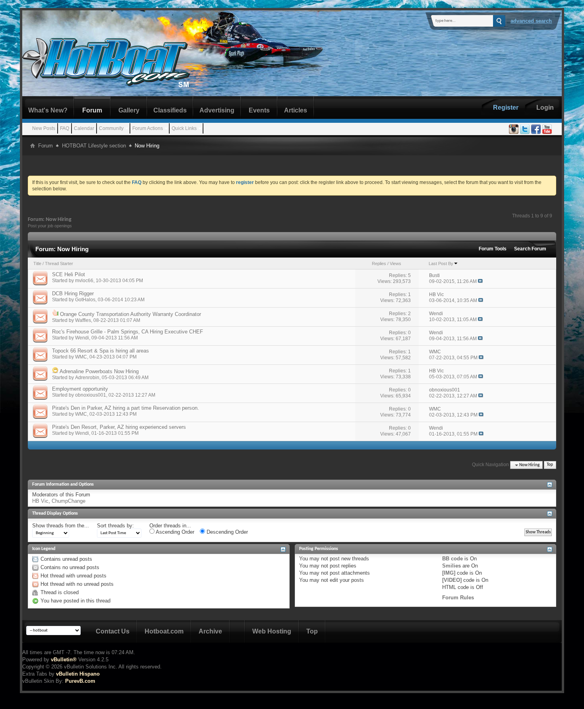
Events (259, 110)
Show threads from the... (60, 526)
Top (550, 465)
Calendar (84, 128)
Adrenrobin (87, 377)
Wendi (82, 338)
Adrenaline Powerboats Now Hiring (99, 371)
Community (111, 128)
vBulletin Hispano (78, 674)
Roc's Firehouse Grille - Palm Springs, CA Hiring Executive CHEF (127, 332)
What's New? (48, 110)
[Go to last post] (480, 281)
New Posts (43, 128)
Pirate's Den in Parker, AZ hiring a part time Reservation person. (125, 408)
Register (505, 107)
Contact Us (113, 631)
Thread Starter (59, 263)
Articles (295, 110)
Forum (92, 110)
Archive (210, 631)
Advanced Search (531, 21)
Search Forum (530, 249)
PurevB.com (80, 681)
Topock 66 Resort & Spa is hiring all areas (100, 351)
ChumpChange (68, 501)
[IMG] (448, 573)
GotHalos (85, 299)
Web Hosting (271, 631)
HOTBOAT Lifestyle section (94, 146)
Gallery (128, 110)
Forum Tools (493, 249)
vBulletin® (64, 660)
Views (395, 263)
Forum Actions (147, 128)
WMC (81, 357)
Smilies (451, 566)
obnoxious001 (90, 395)
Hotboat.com (164, 631)
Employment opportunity (80, 389)
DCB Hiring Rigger (73, 293)
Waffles (83, 320)
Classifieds (170, 110)
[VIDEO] (452, 580)
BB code (452, 559)
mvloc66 (84, 280)
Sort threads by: (115, 526)
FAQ (64, 128)
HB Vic (40, 501)
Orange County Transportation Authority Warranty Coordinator (130, 314)
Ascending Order (174, 532)
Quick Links (184, 128)
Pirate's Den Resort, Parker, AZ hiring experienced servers (119, 427)
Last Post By (441, 263)
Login (545, 107)
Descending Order (226, 532)
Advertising (216, 110)
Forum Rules (458, 598)
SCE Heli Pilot (68, 274)
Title (37, 263)
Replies (379, 263)
